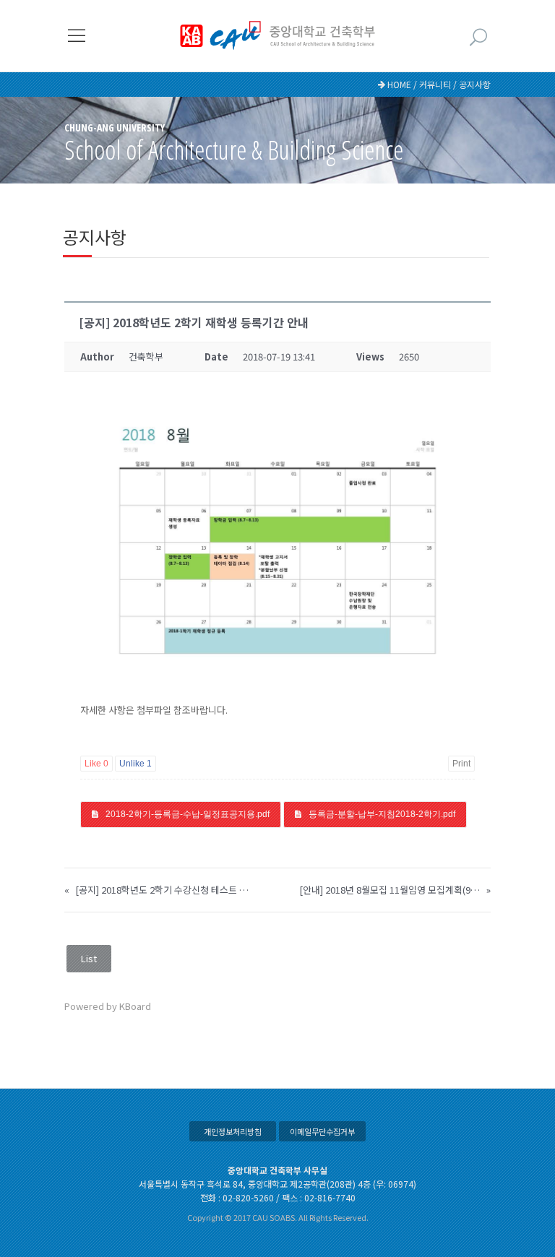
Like (96, 764)
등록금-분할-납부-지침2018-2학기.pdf (382, 814)
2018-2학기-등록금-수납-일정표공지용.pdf (188, 814)
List (89, 958)
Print (461, 764)
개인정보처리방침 (233, 1131)
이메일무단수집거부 (322, 1131)
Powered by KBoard (107, 1006)
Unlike (135, 764)
